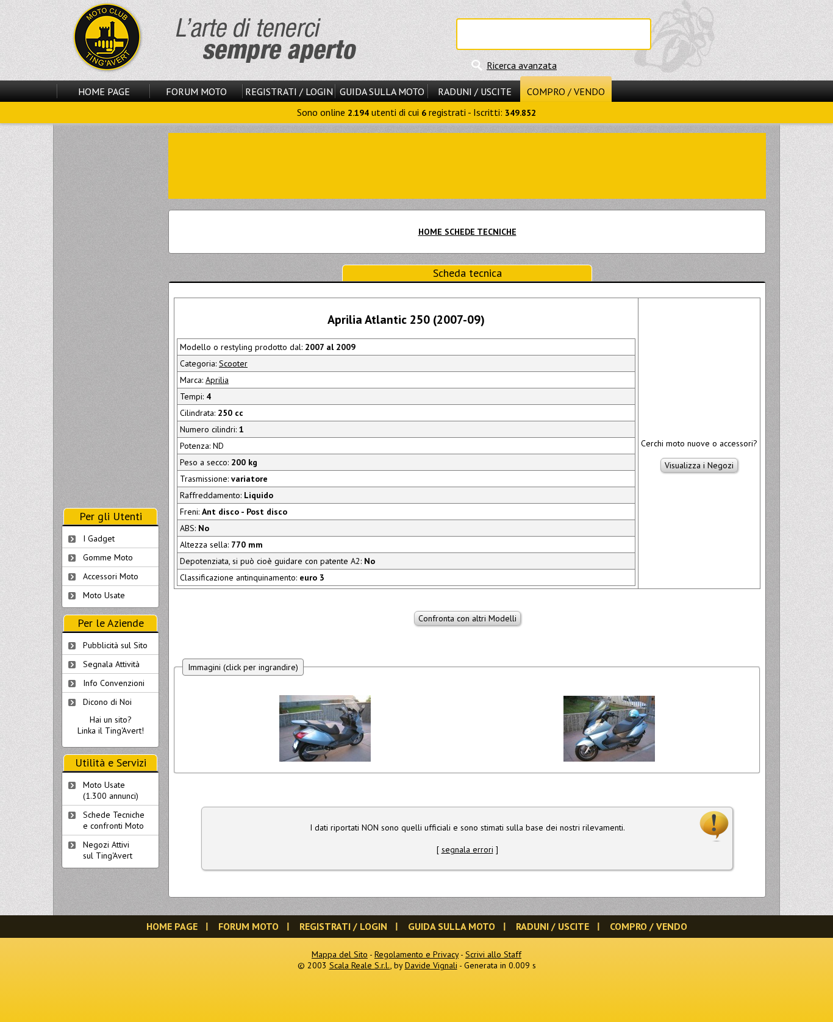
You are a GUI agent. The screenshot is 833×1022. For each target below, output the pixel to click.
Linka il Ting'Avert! (110, 730)
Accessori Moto (110, 576)
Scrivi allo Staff (493, 954)
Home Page (104, 91)
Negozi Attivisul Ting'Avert (107, 850)
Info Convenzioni (114, 682)
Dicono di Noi (107, 701)
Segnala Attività (111, 664)
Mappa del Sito (340, 954)
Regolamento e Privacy (416, 954)
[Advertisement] (467, 164)
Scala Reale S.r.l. (359, 965)
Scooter (233, 363)
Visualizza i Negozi (699, 465)
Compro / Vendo (566, 91)
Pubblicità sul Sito (115, 645)
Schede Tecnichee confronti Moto (114, 820)
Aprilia (217, 379)
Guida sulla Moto (382, 91)
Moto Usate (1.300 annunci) (110, 790)
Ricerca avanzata (522, 65)
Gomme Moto (108, 557)
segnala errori (467, 849)
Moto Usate (104, 595)
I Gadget (99, 538)
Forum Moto (196, 91)
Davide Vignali (431, 965)
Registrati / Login (289, 91)
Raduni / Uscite (475, 91)
